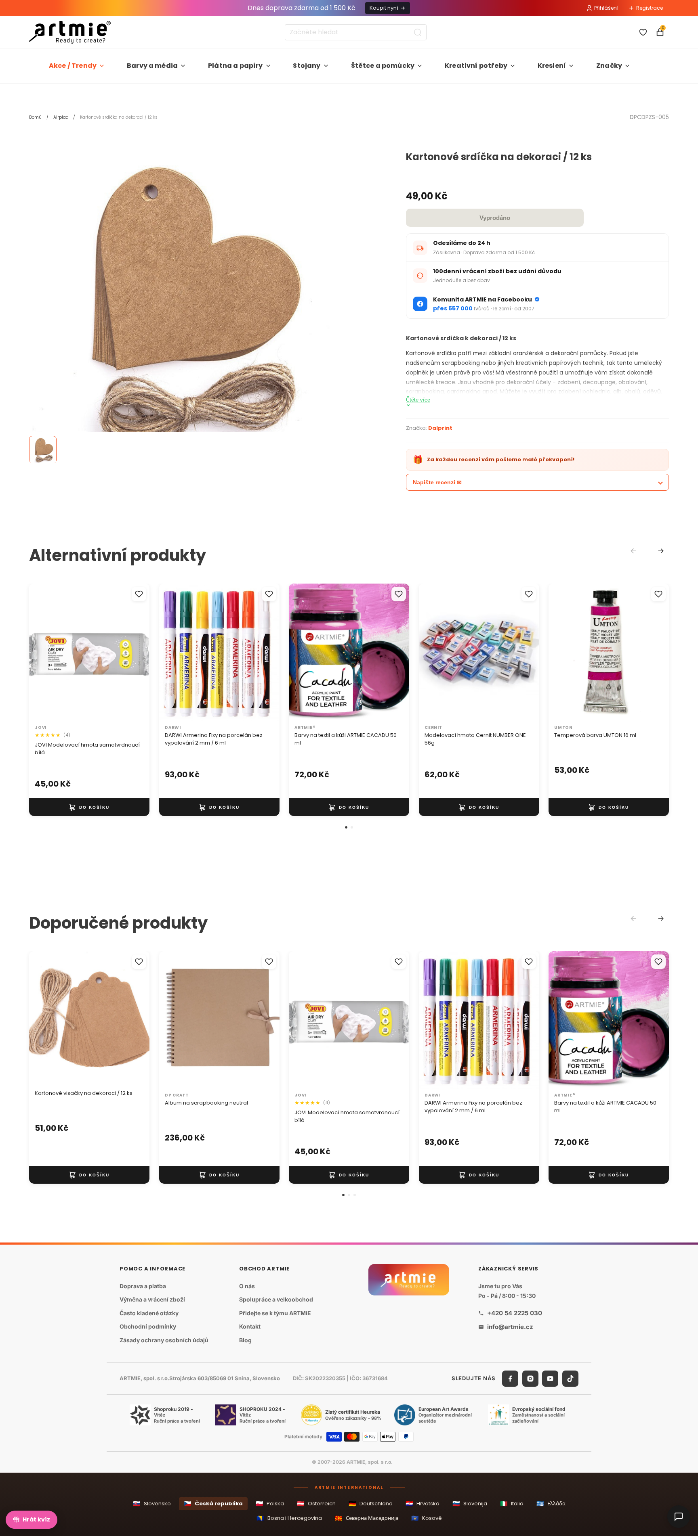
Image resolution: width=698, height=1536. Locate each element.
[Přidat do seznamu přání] (139, 594)
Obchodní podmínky (148, 1326)
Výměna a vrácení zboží (152, 1299)
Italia (512, 1503)
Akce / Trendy (73, 65)
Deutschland (371, 1503)
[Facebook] (510, 1379)
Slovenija (469, 1503)
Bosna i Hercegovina (289, 1518)
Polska (270, 1503)
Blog (245, 1340)
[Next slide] (660, 550)
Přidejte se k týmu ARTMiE (275, 1313)
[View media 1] (43, 450)
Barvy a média (152, 65)
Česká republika (213, 1503)
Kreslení (552, 65)
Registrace (649, 7)
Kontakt (250, 1326)
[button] (346, 827)
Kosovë (426, 1518)
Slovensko (152, 1503)
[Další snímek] (134, 652)
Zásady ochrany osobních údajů (164, 1340)
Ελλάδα (551, 1503)
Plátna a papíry (235, 65)
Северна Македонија (366, 1518)
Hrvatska (422, 1503)
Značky (609, 65)
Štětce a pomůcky (383, 65)
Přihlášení (606, 7)
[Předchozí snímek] (43, 652)
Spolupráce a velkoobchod (276, 1299)
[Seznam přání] (643, 32)
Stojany (306, 65)
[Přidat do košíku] (89, 807)
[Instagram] (530, 1379)
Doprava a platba (143, 1286)
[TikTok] (570, 1379)
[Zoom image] (182, 305)
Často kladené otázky (149, 1313)
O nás (247, 1286)
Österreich (316, 1503)
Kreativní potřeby (476, 65)
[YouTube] (550, 1379)
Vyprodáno (494, 217)
